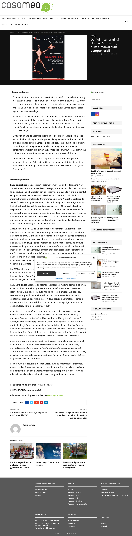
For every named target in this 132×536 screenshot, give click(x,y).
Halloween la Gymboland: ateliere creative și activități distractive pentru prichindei (71, 415)
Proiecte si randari (107, 492)
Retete (103, 523)
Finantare (71, 523)
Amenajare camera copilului (77, 504)
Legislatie (71, 526)
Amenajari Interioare (9, 18)
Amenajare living (73, 498)
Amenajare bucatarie (75, 492)
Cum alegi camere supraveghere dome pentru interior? (113, 219)
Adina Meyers (96, 54)
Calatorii (104, 526)
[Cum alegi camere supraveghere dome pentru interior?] (114, 210)
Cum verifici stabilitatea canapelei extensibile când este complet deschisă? (114, 199)
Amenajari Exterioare (37, 18)
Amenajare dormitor (75, 501)
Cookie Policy (59, 278)
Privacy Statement (71, 278)
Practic (53, 18)
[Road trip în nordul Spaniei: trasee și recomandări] (106, 158)
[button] (94, 258)
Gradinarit (38, 495)
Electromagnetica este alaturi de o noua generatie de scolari (20, 465)
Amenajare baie (73, 495)
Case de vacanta (96, 320)
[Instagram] (128, 21)
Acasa (24, 18)
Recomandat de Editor (100, 18)
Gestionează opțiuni (86, 274)
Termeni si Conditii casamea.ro (45, 528)
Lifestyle (84, 18)
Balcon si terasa (40, 492)
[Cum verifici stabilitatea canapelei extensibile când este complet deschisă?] (114, 190)
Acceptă (46, 274)
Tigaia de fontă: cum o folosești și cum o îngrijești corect (97, 198)
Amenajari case (96, 317)
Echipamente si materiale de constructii (114, 495)
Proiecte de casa (74, 520)
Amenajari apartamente (99, 314)
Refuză (66, 274)
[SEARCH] (119, 100)
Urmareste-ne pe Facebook (104, 230)
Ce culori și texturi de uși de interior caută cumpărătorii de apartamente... (98, 219)
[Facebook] (126, 21)
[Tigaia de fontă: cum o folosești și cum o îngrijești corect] (98, 190)
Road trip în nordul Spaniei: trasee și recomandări (106, 172)
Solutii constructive (68, 18)
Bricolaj (70, 489)
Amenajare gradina (41, 489)
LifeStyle (93, 36)
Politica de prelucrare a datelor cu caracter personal (47, 524)
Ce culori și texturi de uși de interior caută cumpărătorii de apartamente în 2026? (111, 285)
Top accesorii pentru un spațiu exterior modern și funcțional (74, 465)
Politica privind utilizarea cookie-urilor (48, 520)
